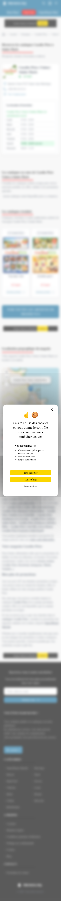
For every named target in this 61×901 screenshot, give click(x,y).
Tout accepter (30, 472)
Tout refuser (30, 479)
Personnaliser (30, 486)
